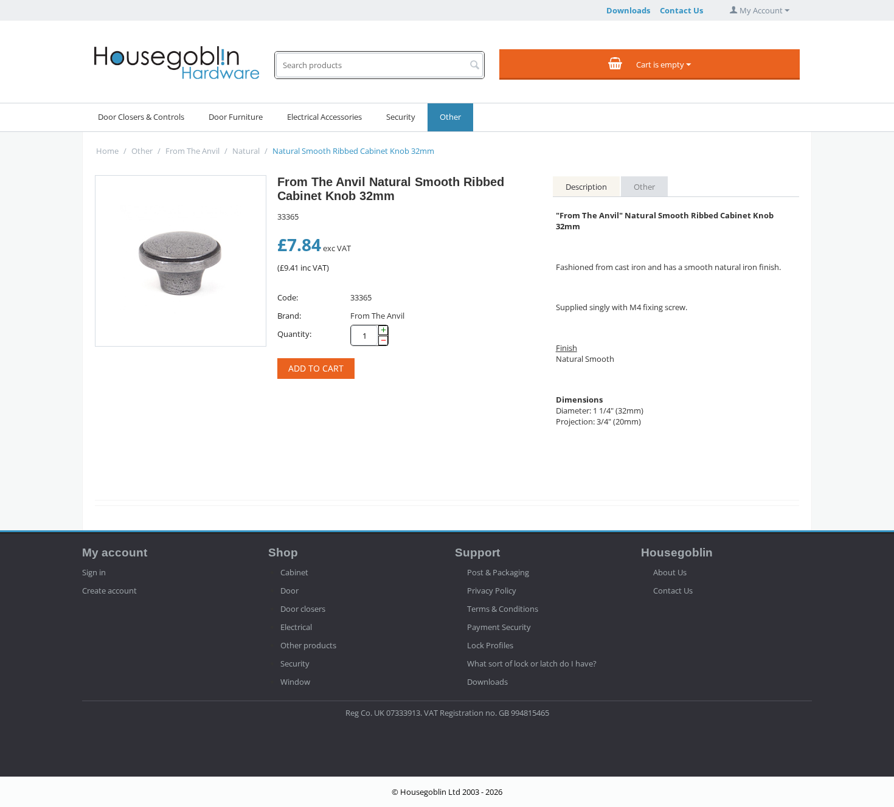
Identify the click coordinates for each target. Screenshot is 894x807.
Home (107, 150)
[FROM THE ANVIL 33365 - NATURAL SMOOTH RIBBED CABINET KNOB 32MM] (180, 261)
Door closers (302, 608)
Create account (109, 590)
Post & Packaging (498, 572)
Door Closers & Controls (141, 116)
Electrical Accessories (324, 116)
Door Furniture (236, 116)
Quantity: (294, 333)
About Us (670, 572)
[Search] (475, 66)
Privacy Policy (491, 590)
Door (289, 590)
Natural (246, 150)
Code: (287, 297)
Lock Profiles (490, 645)
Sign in (94, 572)
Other (450, 116)
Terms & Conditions (502, 608)
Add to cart (316, 368)
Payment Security (499, 627)
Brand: (289, 315)
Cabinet (294, 572)
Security (400, 116)
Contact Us (681, 10)
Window (295, 681)
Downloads (628, 10)
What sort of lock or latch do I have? (532, 663)
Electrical (296, 627)
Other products (308, 645)
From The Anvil (192, 150)
